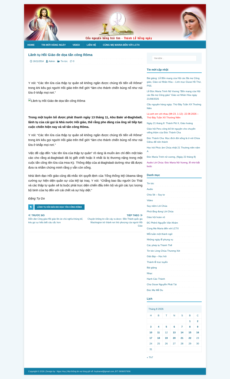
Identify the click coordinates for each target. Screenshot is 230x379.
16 (197, 332)
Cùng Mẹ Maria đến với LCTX (121, 45)
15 (190, 332)
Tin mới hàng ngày (53, 45)
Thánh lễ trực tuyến (157, 262)
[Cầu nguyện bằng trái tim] (115, 38)
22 (190, 338)
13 (174, 332)
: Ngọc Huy (61, 371)
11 (158, 332)
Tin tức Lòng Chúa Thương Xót (163, 250)
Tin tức (64, 61)
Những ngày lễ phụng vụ (160, 239)
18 (158, 338)
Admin (52, 61)
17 (151, 338)
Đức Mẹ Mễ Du (155, 290)
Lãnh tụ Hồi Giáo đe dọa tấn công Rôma (59, 207)
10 (151, 332)
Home (31, 45)
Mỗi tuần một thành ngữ (159, 234)
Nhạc (149, 273)
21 (182, 338)
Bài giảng (152, 267)
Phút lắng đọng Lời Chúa (160, 211)
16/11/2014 (38, 61)
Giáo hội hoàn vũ (156, 217)
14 (182, 332)
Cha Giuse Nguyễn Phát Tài (162, 284)
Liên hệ (91, 45)
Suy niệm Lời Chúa (157, 206)
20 (174, 338)
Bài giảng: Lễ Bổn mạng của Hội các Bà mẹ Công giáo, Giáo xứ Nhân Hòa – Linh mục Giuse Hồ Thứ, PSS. (174, 82)
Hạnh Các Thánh (156, 278)
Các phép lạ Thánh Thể (159, 245)
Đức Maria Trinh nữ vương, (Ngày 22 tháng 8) (171, 156)
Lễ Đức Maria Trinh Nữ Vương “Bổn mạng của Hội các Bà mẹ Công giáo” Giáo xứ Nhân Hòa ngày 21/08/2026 (173, 95)
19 (166, 338)
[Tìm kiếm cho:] (174, 58)
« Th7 (150, 357)
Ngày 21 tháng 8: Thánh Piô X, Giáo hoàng (170, 123)
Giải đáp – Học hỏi (157, 256)
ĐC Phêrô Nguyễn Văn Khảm (162, 222)
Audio (150, 189)
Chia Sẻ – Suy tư (156, 194)
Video (76, 45)
